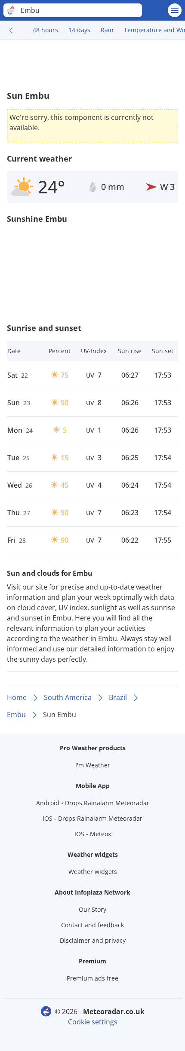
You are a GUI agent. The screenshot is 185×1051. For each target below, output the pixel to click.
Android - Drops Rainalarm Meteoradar (92, 803)
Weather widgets (92, 872)
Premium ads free (92, 978)
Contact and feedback (92, 925)
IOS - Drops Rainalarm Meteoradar (92, 818)
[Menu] (175, 10)
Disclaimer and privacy (93, 940)
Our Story (92, 909)
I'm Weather (92, 765)
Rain (107, 30)
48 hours (45, 30)
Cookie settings (92, 1022)
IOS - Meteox (92, 834)
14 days (79, 30)
